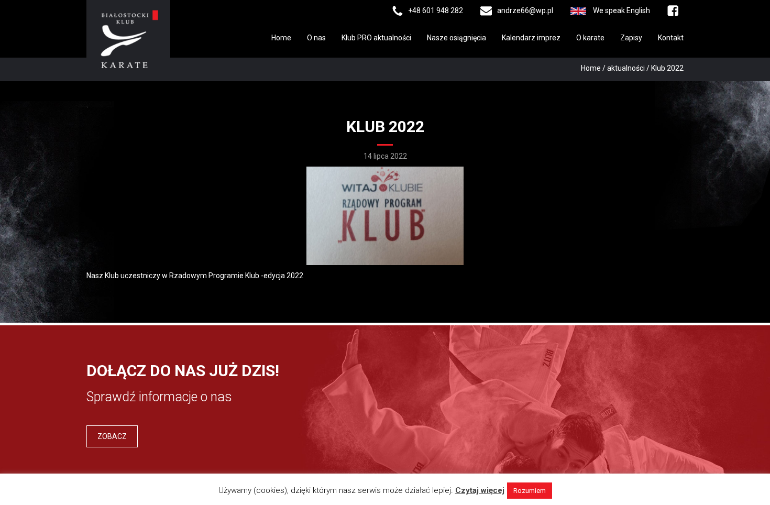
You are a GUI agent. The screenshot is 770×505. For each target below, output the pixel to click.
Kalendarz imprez (531, 38)
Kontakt (671, 38)
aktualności (626, 68)
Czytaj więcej (479, 490)
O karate (590, 38)
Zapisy (631, 38)
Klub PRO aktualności (376, 38)
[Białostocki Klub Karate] (128, 38)
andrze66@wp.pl (525, 10)
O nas (316, 38)
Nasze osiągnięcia (456, 38)
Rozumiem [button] (529, 491)
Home (281, 38)
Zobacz (112, 436)
